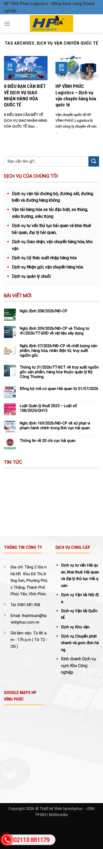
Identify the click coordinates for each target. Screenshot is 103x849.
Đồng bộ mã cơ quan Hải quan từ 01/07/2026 (59, 388)
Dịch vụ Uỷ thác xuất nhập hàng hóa (44, 257)
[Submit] (93, 161)
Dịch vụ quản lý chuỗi (31, 276)
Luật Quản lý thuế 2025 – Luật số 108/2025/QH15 (48, 408)
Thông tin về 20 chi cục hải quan (48, 440)
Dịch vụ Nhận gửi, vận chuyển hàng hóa (47, 267)
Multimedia (58, 815)
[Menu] (7, 23)
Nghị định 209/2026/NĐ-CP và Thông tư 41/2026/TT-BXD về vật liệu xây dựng (54, 331)
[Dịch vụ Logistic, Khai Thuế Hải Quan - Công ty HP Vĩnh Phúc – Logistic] (52, 23)
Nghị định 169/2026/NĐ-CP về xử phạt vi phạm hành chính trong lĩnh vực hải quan (55, 425)
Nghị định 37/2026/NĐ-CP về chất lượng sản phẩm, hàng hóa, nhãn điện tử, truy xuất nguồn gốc (58, 350)
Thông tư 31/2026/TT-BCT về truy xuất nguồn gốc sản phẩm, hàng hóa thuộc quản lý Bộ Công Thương (59, 372)
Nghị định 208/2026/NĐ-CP (43, 311)
